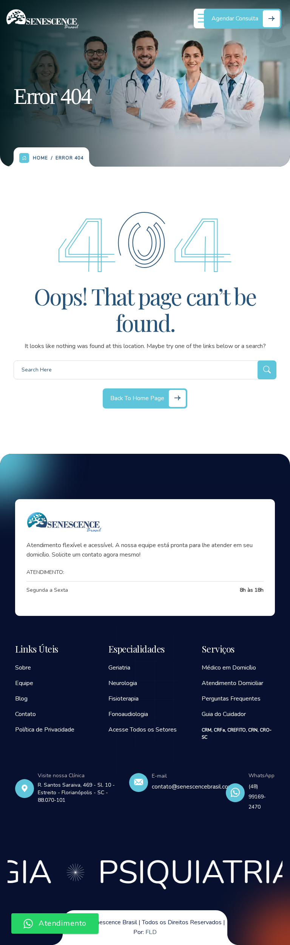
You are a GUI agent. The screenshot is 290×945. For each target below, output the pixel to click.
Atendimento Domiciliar (232, 683)
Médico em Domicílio (229, 668)
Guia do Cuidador (224, 714)
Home (40, 158)
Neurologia (122, 683)
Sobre (23, 668)
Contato (25, 714)
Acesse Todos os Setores (142, 729)
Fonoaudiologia (128, 714)
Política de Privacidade (44, 729)
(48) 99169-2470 (257, 796)
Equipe (24, 683)
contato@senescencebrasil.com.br (195, 786)
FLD (151, 932)
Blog (21, 698)
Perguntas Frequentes (231, 698)
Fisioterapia (123, 698)
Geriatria (119, 668)
